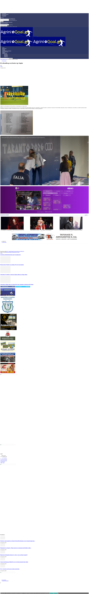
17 (4, 459)
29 (2, 461)
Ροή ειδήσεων (4, 15)
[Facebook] (1, 83)
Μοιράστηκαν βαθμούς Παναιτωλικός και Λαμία (12, 252)
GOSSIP (3, 52)
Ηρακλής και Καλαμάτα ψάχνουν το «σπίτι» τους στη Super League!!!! (13, 554)
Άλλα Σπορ (5, 54)
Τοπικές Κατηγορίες (5, 51)
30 (3, 461)
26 (6, 460)
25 (5, 460)
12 (6, 458)
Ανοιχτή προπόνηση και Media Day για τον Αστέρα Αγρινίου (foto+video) (14, 561)
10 (4, 458)
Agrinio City (6, 56)
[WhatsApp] (11, 83)
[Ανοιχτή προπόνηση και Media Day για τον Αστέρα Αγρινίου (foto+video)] (2, 560)
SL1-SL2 (3, 49)
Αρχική (3, 47)
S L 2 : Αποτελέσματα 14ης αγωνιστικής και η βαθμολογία (15, 251)
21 (1, 460)
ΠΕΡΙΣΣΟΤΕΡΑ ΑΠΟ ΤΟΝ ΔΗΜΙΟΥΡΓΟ (14, 254)
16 (3, 459)
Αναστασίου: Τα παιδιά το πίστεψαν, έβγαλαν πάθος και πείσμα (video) (13, 274)
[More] (15, 83)
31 (4, 461)
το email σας (11, 24)
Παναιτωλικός (4, 48)
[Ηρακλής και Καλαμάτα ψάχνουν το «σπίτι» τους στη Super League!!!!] (2, 553)
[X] (5, 83)
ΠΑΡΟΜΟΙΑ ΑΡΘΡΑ (3, 254)
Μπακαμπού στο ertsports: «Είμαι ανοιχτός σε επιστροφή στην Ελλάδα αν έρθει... (15, 547)
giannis (1, 66)
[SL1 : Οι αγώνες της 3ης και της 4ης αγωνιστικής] (2, 567)
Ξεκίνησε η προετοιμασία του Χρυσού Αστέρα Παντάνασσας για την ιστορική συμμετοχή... (17, 540)
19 (6, 459)
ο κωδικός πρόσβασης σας (13, 20)
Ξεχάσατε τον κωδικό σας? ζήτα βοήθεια (6, 22)
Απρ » (4, 462)
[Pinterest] (8, 83)
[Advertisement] (44, 75)
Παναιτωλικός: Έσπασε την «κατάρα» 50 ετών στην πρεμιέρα (12, 264)
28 (1, 461)
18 (5, 459)
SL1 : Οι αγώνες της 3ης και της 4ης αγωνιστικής (9, 568)
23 (3, 460)
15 (2, 459)
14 (1, 459)
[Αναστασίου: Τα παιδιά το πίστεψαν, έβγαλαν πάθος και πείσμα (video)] (5, 272)
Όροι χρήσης (4, 13)
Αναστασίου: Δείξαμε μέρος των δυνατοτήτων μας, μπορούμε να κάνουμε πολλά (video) (16, 284)
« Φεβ (1, 462)
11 (5, 458)
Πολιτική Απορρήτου (5, 14)
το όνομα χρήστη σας (12, 19)
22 (2, 460)
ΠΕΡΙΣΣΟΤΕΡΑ (4, 53)
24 (4, 460)
